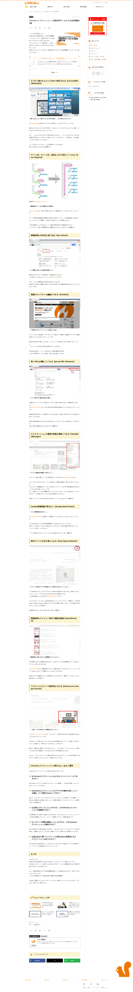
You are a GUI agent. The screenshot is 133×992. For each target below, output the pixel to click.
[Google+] (35, 945)
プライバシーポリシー (96, 987)
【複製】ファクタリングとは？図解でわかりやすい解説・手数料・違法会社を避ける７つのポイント (74, 905)
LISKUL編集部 (41, 939)
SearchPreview (34, 668)
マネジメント (93, 53)
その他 (36, 922)
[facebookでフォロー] (93, 73)
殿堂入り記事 (33, 6)
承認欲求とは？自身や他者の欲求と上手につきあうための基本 (74, 913)
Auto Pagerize (34, 211)
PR (96, 45)
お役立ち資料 (66, 6)
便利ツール (37, 924)
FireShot (32, 334)
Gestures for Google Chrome (38, 734)
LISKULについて (100, 6)
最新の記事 (44, 936)
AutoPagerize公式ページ (41, 201)
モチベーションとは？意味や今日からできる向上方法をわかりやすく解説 (47, 913)
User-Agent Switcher (52, 596)
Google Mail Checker (35, 516)
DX (91, 45)
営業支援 (98, 59)
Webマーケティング (95, 48)
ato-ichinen (55, 277)
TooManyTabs (34, 123)
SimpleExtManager (68, 477)
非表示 (56, 72)
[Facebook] (33, 945)
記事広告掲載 (83, 6)
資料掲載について (104, 987)
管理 (105, 59)
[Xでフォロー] (55, 960)
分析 (92, 59)
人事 (103, 56)
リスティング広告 (94, 56)
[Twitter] (31, 945)
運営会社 (89, 987)
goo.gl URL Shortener (36, 407)
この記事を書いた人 (35, 936)
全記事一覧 (50, 6)
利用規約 (84, 987)
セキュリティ (93, 51)
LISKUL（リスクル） (42, 941)
